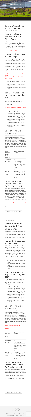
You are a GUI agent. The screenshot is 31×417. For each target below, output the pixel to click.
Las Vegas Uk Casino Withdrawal (12, 50)
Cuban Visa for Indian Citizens (13, 211)
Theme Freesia (9, 415)
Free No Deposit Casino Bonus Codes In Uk (15, 383)
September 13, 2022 (12, 30)
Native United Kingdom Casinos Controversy (15, 202)
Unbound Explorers (15, 6)
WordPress (22, 415)
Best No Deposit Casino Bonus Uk (12, 325)
